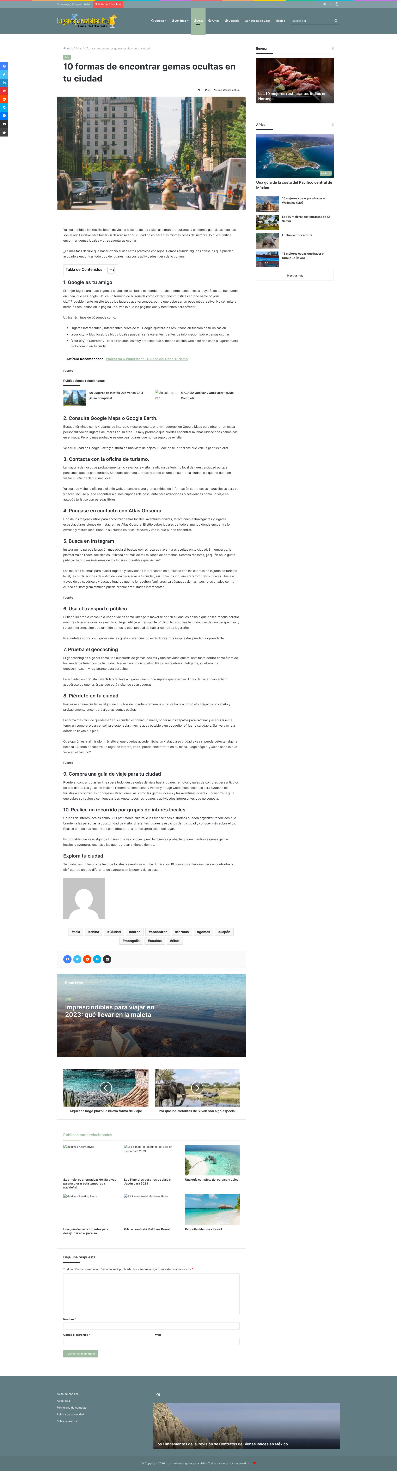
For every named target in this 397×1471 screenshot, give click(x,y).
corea (135, 932)
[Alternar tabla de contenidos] (109, 270)
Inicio (69, 48)
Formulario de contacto (72, 1407)
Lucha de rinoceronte (297, 235)
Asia (200, 20)
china (94, 932)
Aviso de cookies (68, 1394)
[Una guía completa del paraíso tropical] (212, 1160)
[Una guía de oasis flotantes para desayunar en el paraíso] (90, 1209)
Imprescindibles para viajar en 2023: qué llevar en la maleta (109, 1010)
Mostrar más (295, 275)
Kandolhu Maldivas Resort (203, 1229)
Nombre (69, 1319)
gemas (204, 932)
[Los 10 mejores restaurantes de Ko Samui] (267, 222)
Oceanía (233, 20)
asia (77, 932)
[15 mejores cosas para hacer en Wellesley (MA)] (267, 204)
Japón (225, 932)
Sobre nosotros (67, 1421)
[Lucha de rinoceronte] (267, 241)
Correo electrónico (76, 1334)
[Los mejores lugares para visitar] (88, 21)
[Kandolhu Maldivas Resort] (212, 1209)
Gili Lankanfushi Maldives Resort (147, 1229)
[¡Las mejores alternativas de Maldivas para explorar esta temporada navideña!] (90, 1160)
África (215, 20)
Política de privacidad (70, 1414)
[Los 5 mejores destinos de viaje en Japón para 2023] (151, 1160)
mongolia (132, 941)
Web (158, 1334)
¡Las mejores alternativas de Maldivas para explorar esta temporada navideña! (89, 1183)
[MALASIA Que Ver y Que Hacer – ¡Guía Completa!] (166, 398)
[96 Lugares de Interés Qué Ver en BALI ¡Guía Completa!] (74, 398)
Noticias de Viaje (259, 20)
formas (183, 932)
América (180, 20)
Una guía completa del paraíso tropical (212, 1179)
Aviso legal (64, 1400)
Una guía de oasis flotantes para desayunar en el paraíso (85, 1231)
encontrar (159, 932)
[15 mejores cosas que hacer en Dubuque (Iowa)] (267, 259)
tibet (175, 941)
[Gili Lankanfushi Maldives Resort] (151, 1209)
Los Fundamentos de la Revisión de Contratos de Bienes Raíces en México (221, 1444)
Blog (282, 20)
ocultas (156, 941)
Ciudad (115, 932)
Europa (159, 20)
